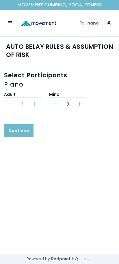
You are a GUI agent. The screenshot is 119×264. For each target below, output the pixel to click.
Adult (10, 94)
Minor (55, 94)
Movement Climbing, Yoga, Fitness (59, 4)
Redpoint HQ (64, 259)
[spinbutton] (68, 104)
